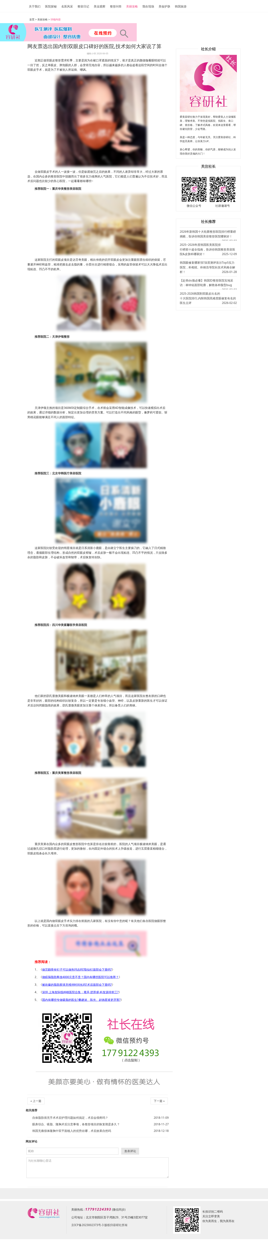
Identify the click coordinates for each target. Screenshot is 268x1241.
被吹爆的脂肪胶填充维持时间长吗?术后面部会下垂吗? (77, 985)
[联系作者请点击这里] (101, 943)
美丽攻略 (132, 6)
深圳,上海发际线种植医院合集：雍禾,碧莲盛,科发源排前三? (80, 992)
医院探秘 (51, 6)
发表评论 (130, 1151)
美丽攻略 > (43, 19)
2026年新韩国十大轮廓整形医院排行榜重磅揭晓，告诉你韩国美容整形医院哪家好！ (208, 235)
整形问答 (116, 6)
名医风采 (67, 6)
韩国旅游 (181, 6)
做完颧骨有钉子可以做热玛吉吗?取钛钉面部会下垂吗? (77, 970)
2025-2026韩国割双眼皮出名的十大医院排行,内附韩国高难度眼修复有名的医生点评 (208, 298)
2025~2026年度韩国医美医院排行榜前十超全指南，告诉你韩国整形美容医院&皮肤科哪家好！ (208, 249)
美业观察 (99, 6)
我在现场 (148, 6)
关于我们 (34, 6)
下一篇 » (159, 1101)
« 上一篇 (35, 1101)
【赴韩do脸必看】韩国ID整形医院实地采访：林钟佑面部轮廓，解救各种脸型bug (208, 283)
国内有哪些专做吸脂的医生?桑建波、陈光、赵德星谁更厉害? (81, 1000)
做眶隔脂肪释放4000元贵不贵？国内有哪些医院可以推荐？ (80, 977)
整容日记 (83, 6)
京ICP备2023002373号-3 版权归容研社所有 (99, 1225)
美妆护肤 (164, 6)
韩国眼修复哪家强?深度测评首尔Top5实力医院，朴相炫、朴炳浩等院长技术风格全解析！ (208, 267)
